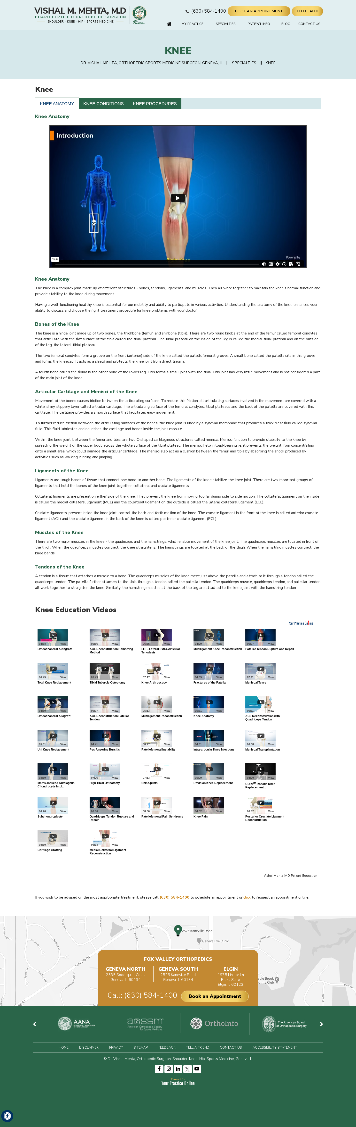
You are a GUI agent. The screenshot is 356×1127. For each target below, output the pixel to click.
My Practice (192, 24)
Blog (285, 24)
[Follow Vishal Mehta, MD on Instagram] (168, 1069)
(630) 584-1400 (208, 11)
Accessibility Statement (275, 1047)
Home (169, 24)
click (247, 897)
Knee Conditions (103, 103)
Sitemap (141, 1047)
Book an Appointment (215, 996)
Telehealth (307, 11)
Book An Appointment (259, 11)
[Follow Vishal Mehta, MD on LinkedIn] (178, 1069)
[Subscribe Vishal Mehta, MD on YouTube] (197, 1069)
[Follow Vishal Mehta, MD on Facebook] (159, 1069)
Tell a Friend (197, 1047)
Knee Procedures (155, 103)
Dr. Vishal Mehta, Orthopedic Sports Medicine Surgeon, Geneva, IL (151, 63)
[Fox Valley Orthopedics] (139, 15)
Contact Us (309, 24)
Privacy (116, 1047)
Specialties (226, 24)
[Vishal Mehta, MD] (81, 15)
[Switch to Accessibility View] (7, 1116)
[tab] (57, 103)
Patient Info (259, 24)
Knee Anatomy (57, 103)
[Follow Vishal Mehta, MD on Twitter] (187, 1069)
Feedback (166, 1047)
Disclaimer (89, 1047)
